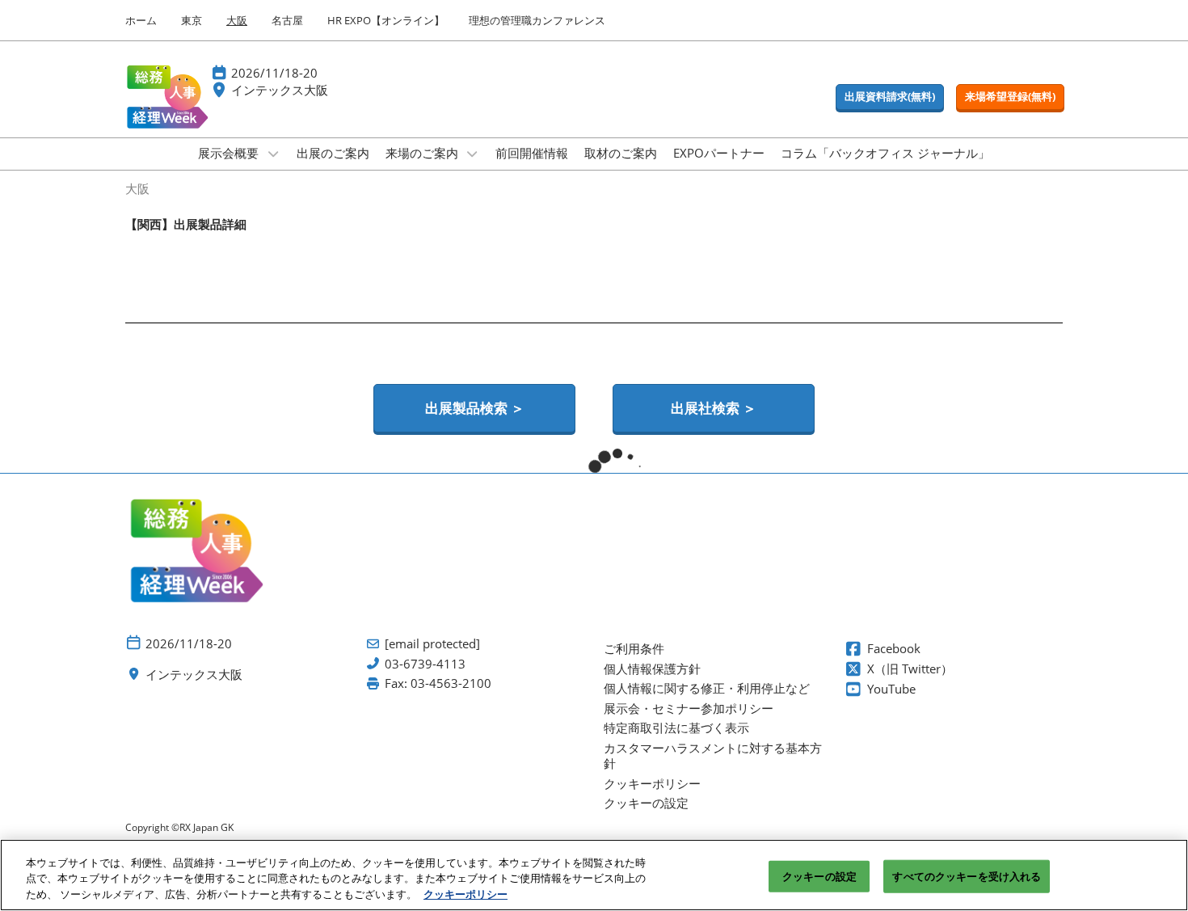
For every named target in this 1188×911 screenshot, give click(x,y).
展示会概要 (230, 153)
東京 (191, 20)
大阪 (236, 20)
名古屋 (287, 20)
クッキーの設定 (819, 875)
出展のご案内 (333, 153)
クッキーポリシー (465, 894)
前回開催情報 (531, 153)
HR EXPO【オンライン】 (385, 20)
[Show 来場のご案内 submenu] (473, 153)
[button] (890, 97)
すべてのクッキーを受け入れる (966, 875)
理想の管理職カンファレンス (537, 20)
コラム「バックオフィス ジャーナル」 (885, 153)
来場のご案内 (423, 153)
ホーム (141, 20)
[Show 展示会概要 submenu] (273, 153)
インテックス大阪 (279, 90)
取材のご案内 (620, 153)
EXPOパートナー (719, 153)
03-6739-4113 (425, 664)
